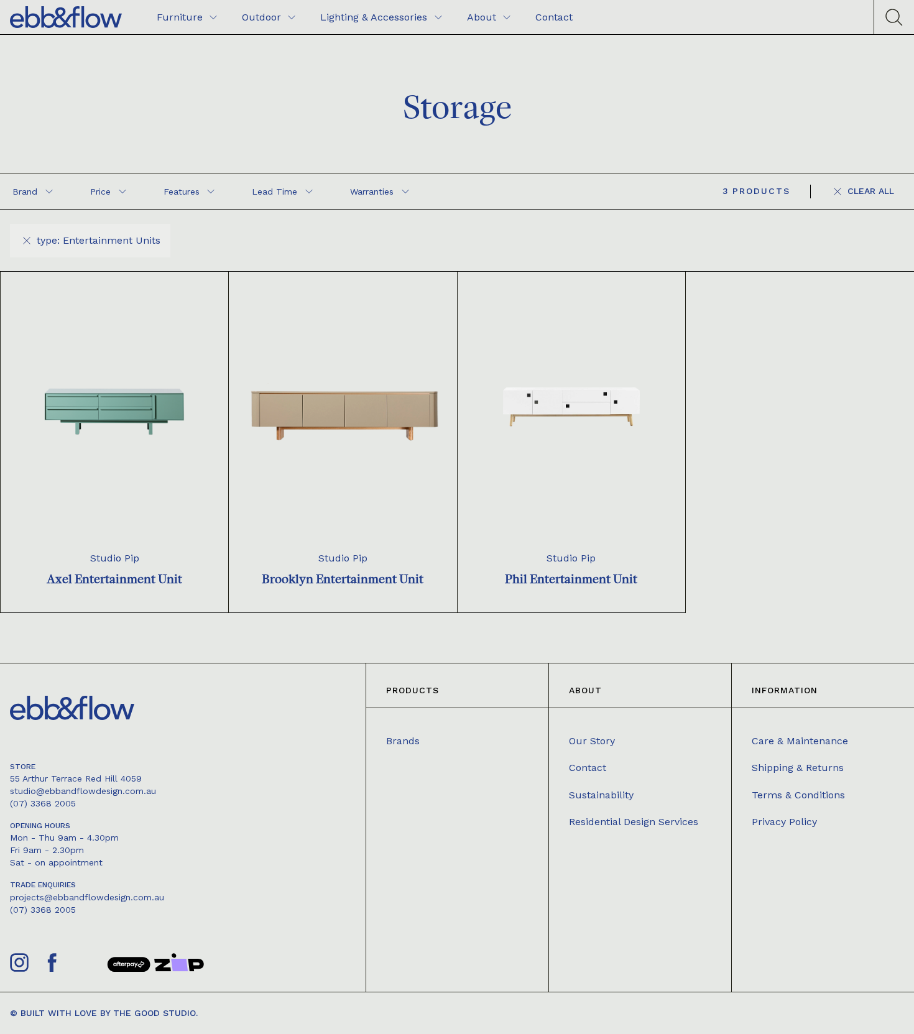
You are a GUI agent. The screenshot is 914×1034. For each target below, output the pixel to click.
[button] (32, 191)
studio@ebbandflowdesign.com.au (83, 791)
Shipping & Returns (798, 767)
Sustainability (601, 795)
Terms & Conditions (798, 795)
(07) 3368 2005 (43, 803)
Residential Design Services (633, 822)
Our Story (592, 741)
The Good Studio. (155, 1013)
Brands (403, 741)
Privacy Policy (784, 822)
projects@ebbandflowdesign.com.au (87, 897)
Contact (587, 767)
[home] (66, 17)
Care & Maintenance (800, 741)
